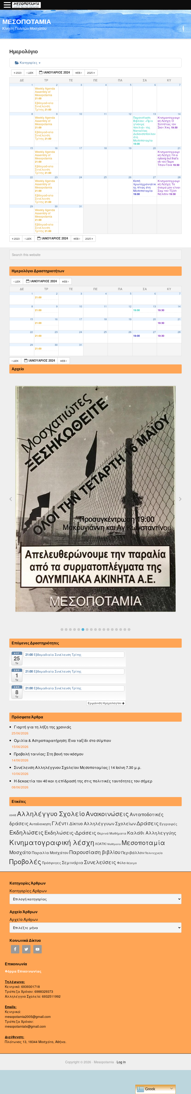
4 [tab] (74, 629)
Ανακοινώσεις (107, 813)
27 (154, 177)
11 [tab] (103, 629)
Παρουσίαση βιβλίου (94, 851)
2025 (90, 72)
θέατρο (131, 863)
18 (105, 148)
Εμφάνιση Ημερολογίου (105, 703)
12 (130, 114)
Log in (121, 1062)
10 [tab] (99, 629)
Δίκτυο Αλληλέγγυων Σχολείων (102, 823)
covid (12, 815)
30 (56, 206)
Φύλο (121, 862)
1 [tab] (62, 629)
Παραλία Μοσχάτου (50, 852)
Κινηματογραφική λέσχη (51, 842)
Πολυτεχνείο (154, 853)
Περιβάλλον (132, 852)
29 (31, 206)
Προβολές (25, 861)
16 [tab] (124, 629)
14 (179, 114)
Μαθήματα (114, 844)
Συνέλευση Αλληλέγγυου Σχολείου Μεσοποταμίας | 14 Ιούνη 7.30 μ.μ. (77, 767)
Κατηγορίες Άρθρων (28, 890)
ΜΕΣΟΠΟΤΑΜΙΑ (26, 21)
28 (179, 177)
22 (31, 177)
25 (105, 177)
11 (105, 114)
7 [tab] (87, 629)
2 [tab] (66, 629)
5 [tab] (78, 629)
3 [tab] (70, 629)
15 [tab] (120, 629)
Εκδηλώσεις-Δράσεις (70, 832)
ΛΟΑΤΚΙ (100, 844)
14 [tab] (116, 629)
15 (31, 148)
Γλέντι (60, 823)
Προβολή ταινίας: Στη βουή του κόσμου (48, 754)
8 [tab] (91, 629)
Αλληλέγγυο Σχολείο (51, 813)
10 (80, 114)
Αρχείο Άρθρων (24, 919)
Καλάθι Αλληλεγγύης (151, 832)
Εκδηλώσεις (26, 832)
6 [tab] (83, 629)
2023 (18, 72)
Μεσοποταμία (143, 842)
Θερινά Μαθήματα (111, 833)
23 (56, 177)
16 (56, 148)
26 (130, 177)
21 (179, 148)
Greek (149, 1089)
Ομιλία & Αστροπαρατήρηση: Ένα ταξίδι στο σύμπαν (62, 740)
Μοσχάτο (20, 851)
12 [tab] (108, 629)
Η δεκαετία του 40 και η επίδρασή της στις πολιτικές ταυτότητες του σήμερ (83, 781)
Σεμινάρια (72, 862)
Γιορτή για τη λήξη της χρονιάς (42, 727)
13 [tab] (112, 629)
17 (80, 148)
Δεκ (30, 72)
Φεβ (78, 72)
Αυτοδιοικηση (40, 823)
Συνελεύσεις (100, 861)
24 (80, 177)
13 (154, 114)
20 (154, 148)
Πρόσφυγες (51, 862)
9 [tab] (95, 629)
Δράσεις (147, 823)
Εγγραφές (168, 823)
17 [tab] (129, 629)
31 (80, 206)
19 (130, 148)
